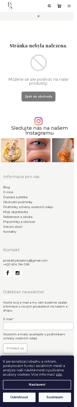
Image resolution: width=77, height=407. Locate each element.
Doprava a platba (15, 197)
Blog (6, 187)
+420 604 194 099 (16, 264)
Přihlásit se (15, 348)
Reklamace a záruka (17, 217)
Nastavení (37, 384)
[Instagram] (17, 273)
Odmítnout (19, 397)
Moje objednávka (15, 212)
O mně (8, 192)
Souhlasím (54, 397)
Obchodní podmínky (18, 202)
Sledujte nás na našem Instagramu (39, 130)
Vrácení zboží (12, 227)
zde (59, 374)
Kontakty (9, 232)
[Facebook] (7, 273)
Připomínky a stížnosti (19, 222)
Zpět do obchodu (38, 96)
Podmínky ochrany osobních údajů (28, 207)
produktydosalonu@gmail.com (25, 260)
